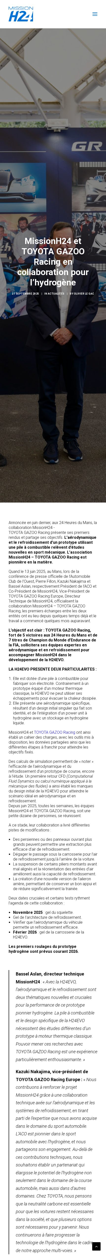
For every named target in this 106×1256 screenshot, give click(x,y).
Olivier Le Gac (84, 293)
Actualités (56, 293)
